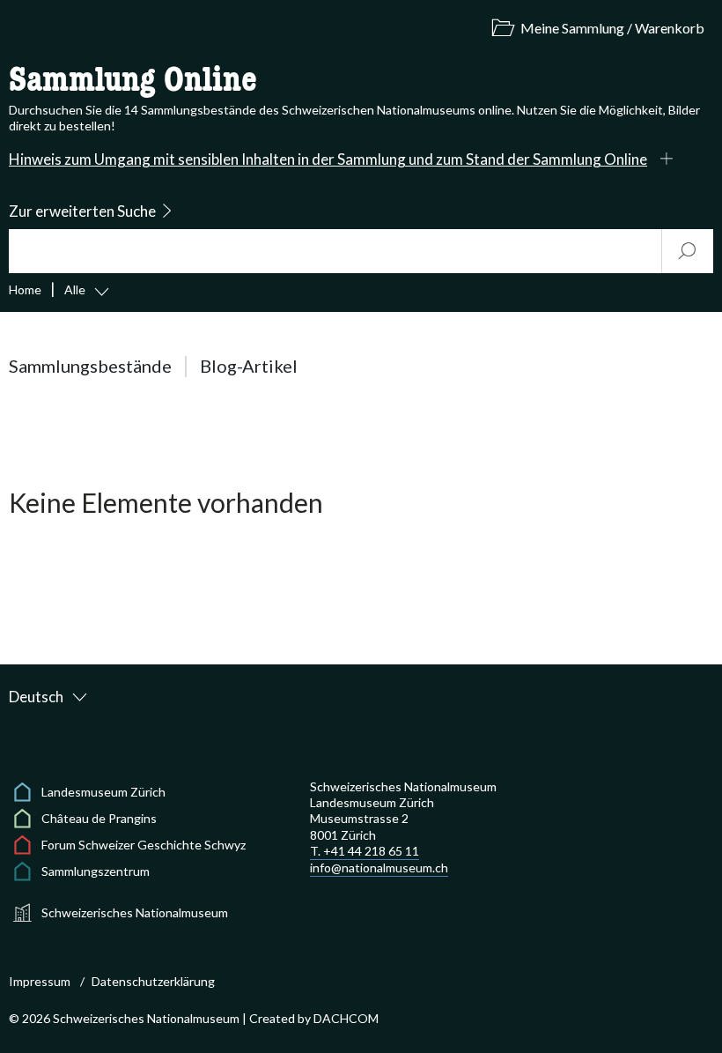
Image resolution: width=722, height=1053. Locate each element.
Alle (74, 290)
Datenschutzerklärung (153, 981)
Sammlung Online (133, 81)
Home (25, 289)
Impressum (39, 981)
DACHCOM (346, 1018)
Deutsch (36, 696)
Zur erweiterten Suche (82, 211)
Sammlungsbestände (90, 365)
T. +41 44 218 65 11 (364, 850)
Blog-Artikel (249, 365)
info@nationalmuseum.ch (379, 867)
